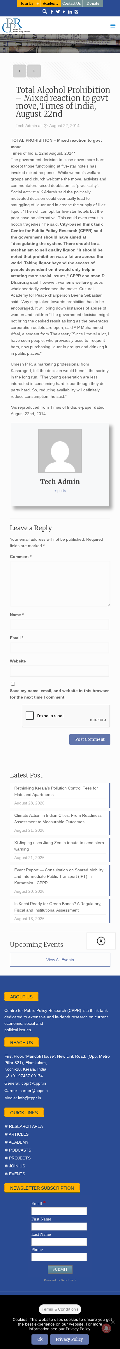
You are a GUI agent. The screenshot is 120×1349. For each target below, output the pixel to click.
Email (16, 637)
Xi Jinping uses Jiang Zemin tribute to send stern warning (59, 845)
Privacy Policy (69, 1339)
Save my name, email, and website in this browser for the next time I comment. (59, 693)
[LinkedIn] (70, 11)
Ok (40, 1339)
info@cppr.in (29, 1098)
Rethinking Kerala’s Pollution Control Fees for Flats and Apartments (56, 791)
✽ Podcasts (17, 1150)
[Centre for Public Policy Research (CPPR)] (60, 25)
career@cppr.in (34, 1090)
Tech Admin (26, 125)
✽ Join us (14, 1166)
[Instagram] (76, 11)
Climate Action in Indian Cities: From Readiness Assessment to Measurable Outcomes (58, 818)
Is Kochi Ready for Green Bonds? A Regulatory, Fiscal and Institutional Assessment (57, 906)
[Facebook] (52, 11)
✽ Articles (16, 1134)
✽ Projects (17, 1158)
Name (17, 614)
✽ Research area (23, 1126)
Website (18, 661)
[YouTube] (64, 11)
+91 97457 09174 (26, 1076)
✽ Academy (16, 1142)
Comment (20, 556)
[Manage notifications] (106, 1328)
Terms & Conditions (60, 1309)
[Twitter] (58, 11)
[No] (113, 1322)
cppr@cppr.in (34, 1083)
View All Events (60, 959)
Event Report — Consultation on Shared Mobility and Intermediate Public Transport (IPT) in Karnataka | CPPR (58, 876)
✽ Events (14, 1174)
